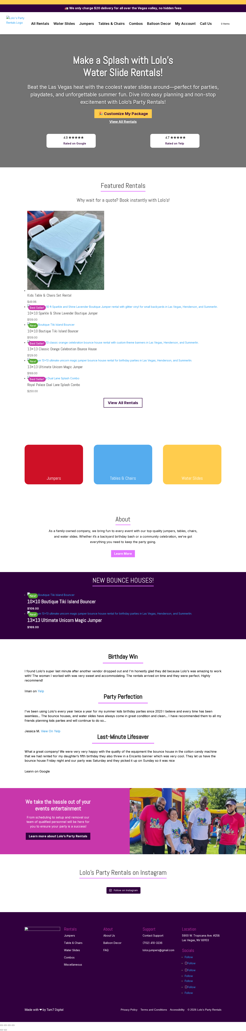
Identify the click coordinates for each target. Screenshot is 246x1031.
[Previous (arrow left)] (1, 1029)
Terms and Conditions (153, 1009)
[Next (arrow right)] (5, 1029)
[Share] (9, 1025)
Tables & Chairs (111, 24)
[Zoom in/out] (1, 1025)
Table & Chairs (73, 942)
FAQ (106, 950)
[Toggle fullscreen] (5, 1025)
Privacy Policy (129, 1009)
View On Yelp (50, 731)
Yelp (41, 691)
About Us (109, 935)
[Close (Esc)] (13, 1025)
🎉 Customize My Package (123, 113)
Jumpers (86, 24)
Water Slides (64, 24)
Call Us (206, 24)
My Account (185, 24)
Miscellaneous (73, 964)
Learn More (123, 554)
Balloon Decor (159, 24)
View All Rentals (123, 402)
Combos (136, 24)
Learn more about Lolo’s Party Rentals (58, 836)
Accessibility (177, 1009)
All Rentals (40, 24)
